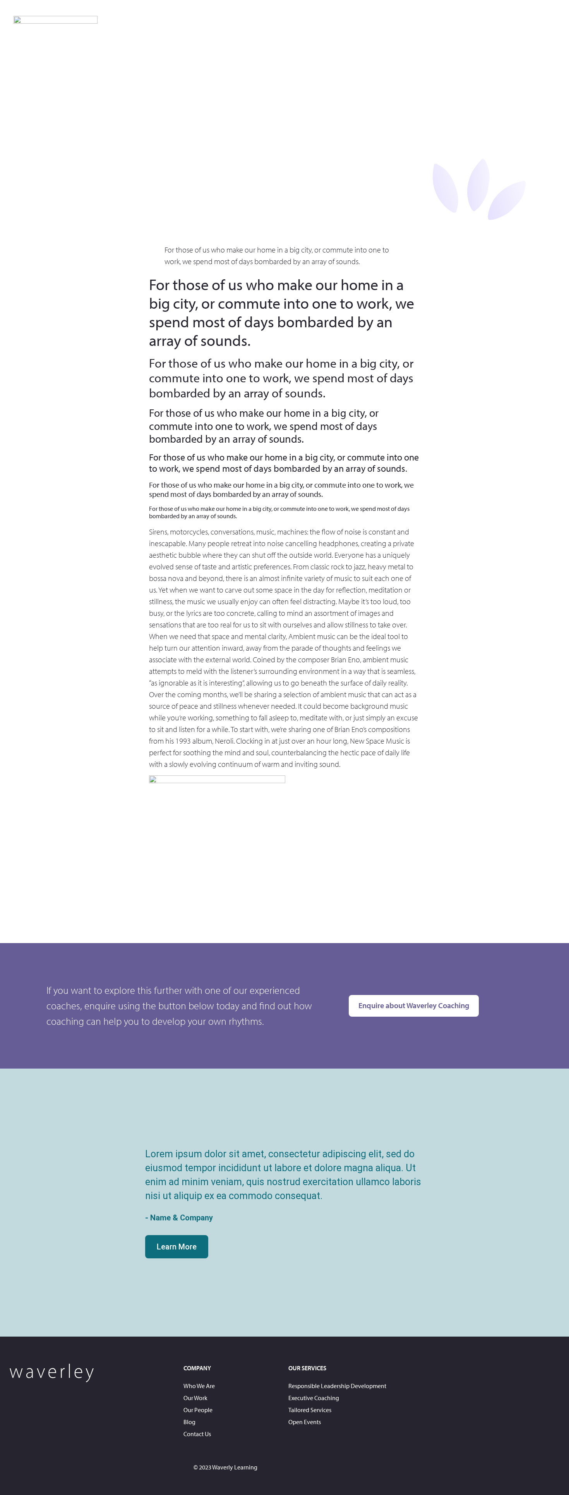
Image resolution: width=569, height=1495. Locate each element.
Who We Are (199, 1386)
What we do (350, 25)
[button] (10, 1202)
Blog (189, 1422)
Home (306, 25)
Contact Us (535, 25)
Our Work (195, 1398)
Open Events (304, 1422)
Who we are (405, 25)
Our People (198, 1410)
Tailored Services (309, 1410)
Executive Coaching (313, 1398)
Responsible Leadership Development (337, 1386)
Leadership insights (470, 25)
